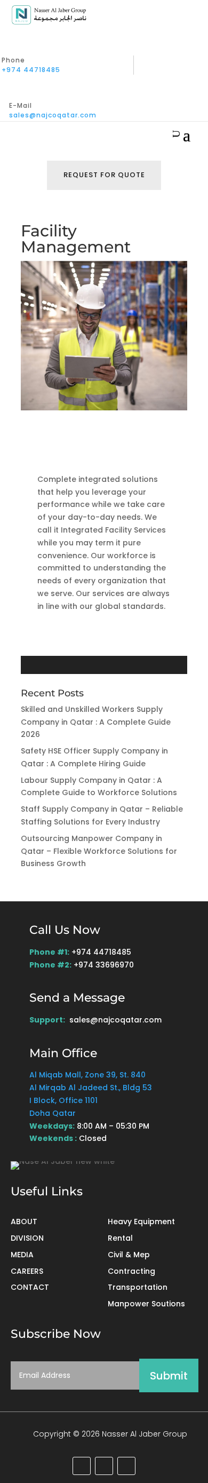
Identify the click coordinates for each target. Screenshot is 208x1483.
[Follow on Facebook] (104, 1466)
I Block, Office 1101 (63, 1100)
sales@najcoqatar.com (53, 115)
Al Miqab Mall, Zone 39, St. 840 (87, 1074)
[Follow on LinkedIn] (82, 1466)
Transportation (137, 1287)
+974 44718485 (31, 69)
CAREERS (27, 1271)
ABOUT (24, 1221)
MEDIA (22, 1254)
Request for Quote (104, 175)
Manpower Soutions (146, 1303)
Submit (169, 1375)
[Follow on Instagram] (126, 1466)
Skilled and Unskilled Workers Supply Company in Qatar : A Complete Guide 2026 (96, 722)
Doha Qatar (52, 1113)
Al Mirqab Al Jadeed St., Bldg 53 (90, 1087)
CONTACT (30, 1287)
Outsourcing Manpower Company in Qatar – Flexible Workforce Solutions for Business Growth (99, 851)
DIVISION (27, 1238)
